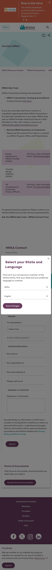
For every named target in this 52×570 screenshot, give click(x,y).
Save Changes (12, 306)
